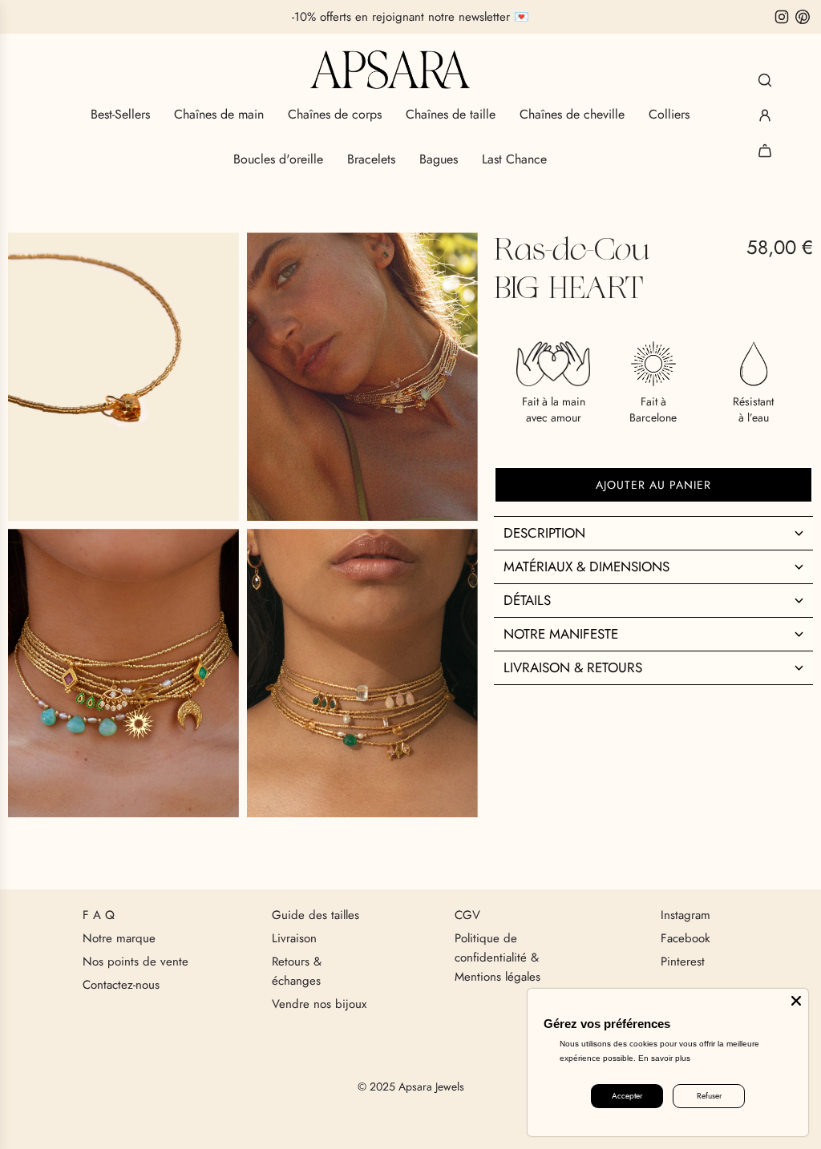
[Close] (796, 1001)
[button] (653, 533)
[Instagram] (781, 16)
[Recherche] (765, 80)
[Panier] (765, 150)
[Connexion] (765, 115)
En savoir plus (664, 1058)
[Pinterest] (802, 16)
